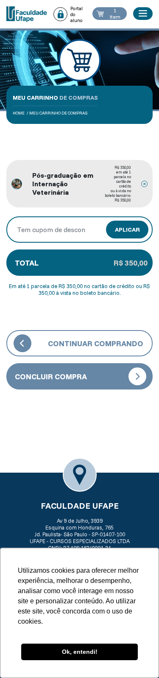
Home (19, 113)
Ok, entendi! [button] (80, 651)
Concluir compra (51, 376)
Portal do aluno (76, 14)
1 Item (115, 13)
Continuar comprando (95, 343)
